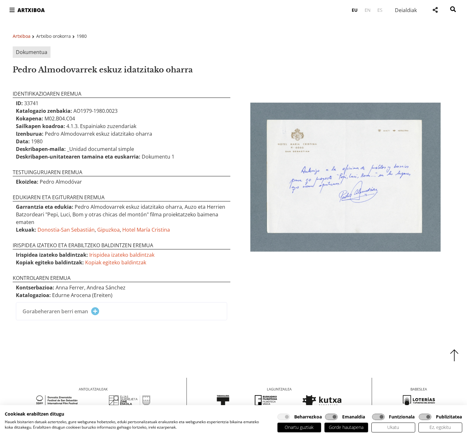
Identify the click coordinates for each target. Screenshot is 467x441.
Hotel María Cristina (146, 229)
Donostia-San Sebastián (66, 229)
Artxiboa (21, 36)
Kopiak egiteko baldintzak (115, 262)
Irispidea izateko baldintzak (121, 254)
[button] (11, 10)
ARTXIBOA (31, 10)
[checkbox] (283, 417)
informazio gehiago (114, 427)
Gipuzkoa (108, 229)
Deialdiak (406, 10)
